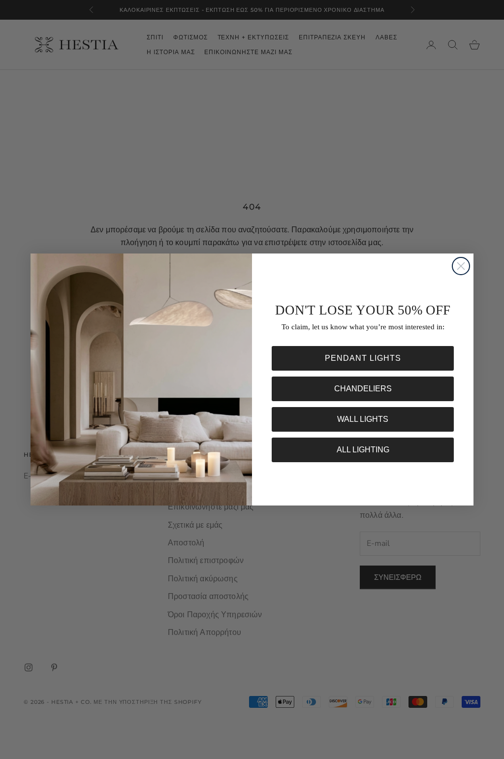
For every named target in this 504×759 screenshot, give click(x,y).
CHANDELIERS (363, 388)
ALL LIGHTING (363, 449)
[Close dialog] (461, 266)
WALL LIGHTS (362, 419)
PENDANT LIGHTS (363, 358)
